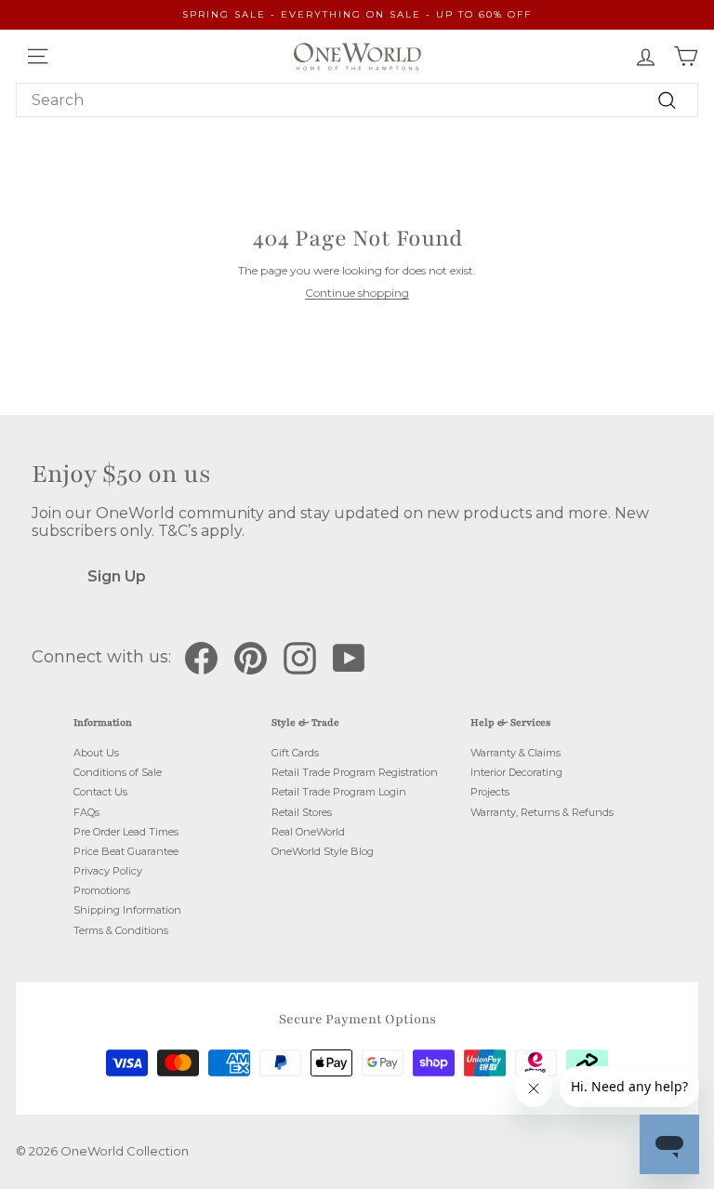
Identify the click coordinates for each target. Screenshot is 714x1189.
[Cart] (685, 56)
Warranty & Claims (515, 752)
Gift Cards (295, 752)
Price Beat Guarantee (125, 851)
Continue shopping (357, 293)
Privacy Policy (107, 870)
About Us (96, 752)
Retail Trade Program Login (338, 791)
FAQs (86, 812)
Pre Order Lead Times (125, 831)
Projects (489, 791)
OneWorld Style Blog (322, 851)
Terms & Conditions (120, 930)
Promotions (101, 890)
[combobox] (357, 100)
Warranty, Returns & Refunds (542, 812)
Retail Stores (301, 812)
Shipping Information (127, 909)
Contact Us (100, 791)
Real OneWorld (308, 831)
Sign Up (116, 576)
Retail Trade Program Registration (354, 772)
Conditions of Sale (117, 772)
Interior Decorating (516, 772)
